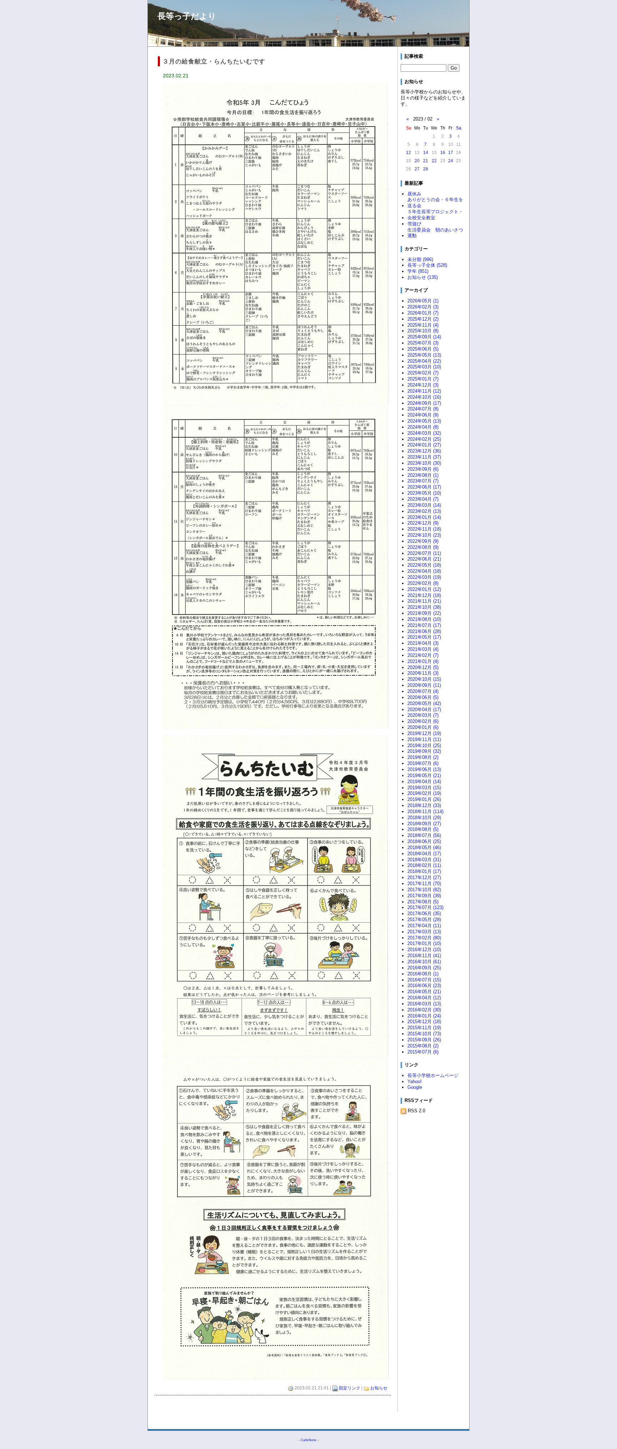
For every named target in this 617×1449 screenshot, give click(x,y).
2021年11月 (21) (424, 601)
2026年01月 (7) (422, 313)
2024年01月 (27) (424, 445)
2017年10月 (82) (424, 889)
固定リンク (349, 1388)
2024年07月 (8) (422, 409)
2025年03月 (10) (424, 366)
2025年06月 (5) (422, 349)
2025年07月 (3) (422, 343)
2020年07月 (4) (422, 691)
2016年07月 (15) (424, 980)
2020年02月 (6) (422, 721)
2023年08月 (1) (422, 475)
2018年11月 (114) (425, 811)
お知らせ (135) (422, 277)
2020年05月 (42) (424, 703)
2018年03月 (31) (424, 859)
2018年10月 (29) (424, 817)
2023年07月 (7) (422, 481)
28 (425, 169)
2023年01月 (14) (424, 517)
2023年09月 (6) (422, 469)
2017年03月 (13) (424, 931)
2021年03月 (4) (422, 649)
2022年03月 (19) (424, 577)
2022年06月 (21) (424, 559)
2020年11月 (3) (422, 673)
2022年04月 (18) (424, 571)
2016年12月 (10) (424, 949)
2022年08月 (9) (422, 547)
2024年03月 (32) (424, 433)
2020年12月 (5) (422, 667)
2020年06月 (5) (422, 697)
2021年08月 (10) (424, 619)
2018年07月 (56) (424, 835)
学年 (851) (417, 271)
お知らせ (378, 1388)
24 (450, 160)
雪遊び (414, 223)
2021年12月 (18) (424, 595)
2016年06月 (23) (424, 985)
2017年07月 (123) (425, 907)
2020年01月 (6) (422, 727)
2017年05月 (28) (424, 919)
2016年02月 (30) (424, 1009)
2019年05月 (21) (424, 775)
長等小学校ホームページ (432, 1075)
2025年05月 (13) (424, 355)
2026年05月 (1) (422, 300)
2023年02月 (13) (424, 511)
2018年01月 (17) (424, 871)
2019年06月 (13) (424, 769)
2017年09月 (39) (424, 895)
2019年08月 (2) (422, 757)
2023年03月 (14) (424, 505)
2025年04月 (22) (424, 361)
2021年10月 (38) (424, 607)
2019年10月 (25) (424, 745)
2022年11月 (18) (424, 529)
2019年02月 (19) (424, 793)
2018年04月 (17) (424, 853)
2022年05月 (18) (424, 565)
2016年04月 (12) (424, 997)
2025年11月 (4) (422, 325)
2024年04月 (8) (422, 427)
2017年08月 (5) (422, 901)
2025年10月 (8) (422, 330)
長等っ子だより (186, 16)
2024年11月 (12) (424, 391)
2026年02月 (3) (422, 307)
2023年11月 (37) (424, 457)
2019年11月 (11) (424, 739)
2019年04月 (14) (424, 781)
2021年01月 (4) (422, 661)
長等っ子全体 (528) (427, 265)
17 (450, 152)
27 (417, 169)
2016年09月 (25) (424, 967)
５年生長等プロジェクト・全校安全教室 (435, 214)
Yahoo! (414, 1081)
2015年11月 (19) (424, 1027)
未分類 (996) (420, 259)
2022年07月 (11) (424, 553)
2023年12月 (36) (424, 451)
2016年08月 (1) (422, 973)
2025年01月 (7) (422, 379)
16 (442, 152)
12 (408, 152)
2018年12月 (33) (424, 805)
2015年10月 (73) (424, 1033)
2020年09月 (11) (424, 685)
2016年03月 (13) (424, 1003)
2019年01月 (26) (424, 799)
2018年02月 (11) (424, 865)
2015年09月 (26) (424, 1039)
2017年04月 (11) (424, 925)
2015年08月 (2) (422, 1046)
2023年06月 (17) (424, 487)
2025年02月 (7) (422, 373)
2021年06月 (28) (424, 631)
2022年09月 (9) (422, 541)
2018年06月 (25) (424, 841)
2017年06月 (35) (424, 913)
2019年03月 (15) (424, 787)
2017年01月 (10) (424, 943)
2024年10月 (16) (424, 397)
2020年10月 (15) (424, 679)
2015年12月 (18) (424, 1021)
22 (434, 160)
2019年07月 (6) (422, 763)
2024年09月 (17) (424, 403)
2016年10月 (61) (424, 961)
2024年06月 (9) (422, 415)
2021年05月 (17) (424, 637)
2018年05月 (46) (424, 847)
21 (425, 160)
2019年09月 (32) (424, 751)
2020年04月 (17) (424, 709)
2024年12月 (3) (422, 385)
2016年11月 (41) (424, 955)
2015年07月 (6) (422, 1052)
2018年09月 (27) (424, 823)
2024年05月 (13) (424, 421)
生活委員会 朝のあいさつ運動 (435, 233)
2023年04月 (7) (422, 499)
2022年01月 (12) (424, 589)
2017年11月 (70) (424, 883)
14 (425, 152)
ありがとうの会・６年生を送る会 (435, 202)
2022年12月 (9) (422, 523)
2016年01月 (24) (424, 1016)
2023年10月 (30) (424, 463)
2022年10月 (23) (424, 535)
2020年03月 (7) (422, 715)
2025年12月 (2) (422, 319)
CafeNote (308, 1440)
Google (414, 1087)
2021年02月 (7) (422, 655)
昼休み (414, 194)
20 (417, 160)
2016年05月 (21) (424, 991)
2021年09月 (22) (424, 613)
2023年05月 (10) (424, 493)
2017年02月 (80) (424, 937)
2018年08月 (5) (422, 829)
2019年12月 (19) (424, 733)
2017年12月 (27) (424, 877)
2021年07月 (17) (424, 625)
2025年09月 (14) (424, 337)
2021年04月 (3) (422, 643)
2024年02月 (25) (424, 439)
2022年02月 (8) (422, 583)
